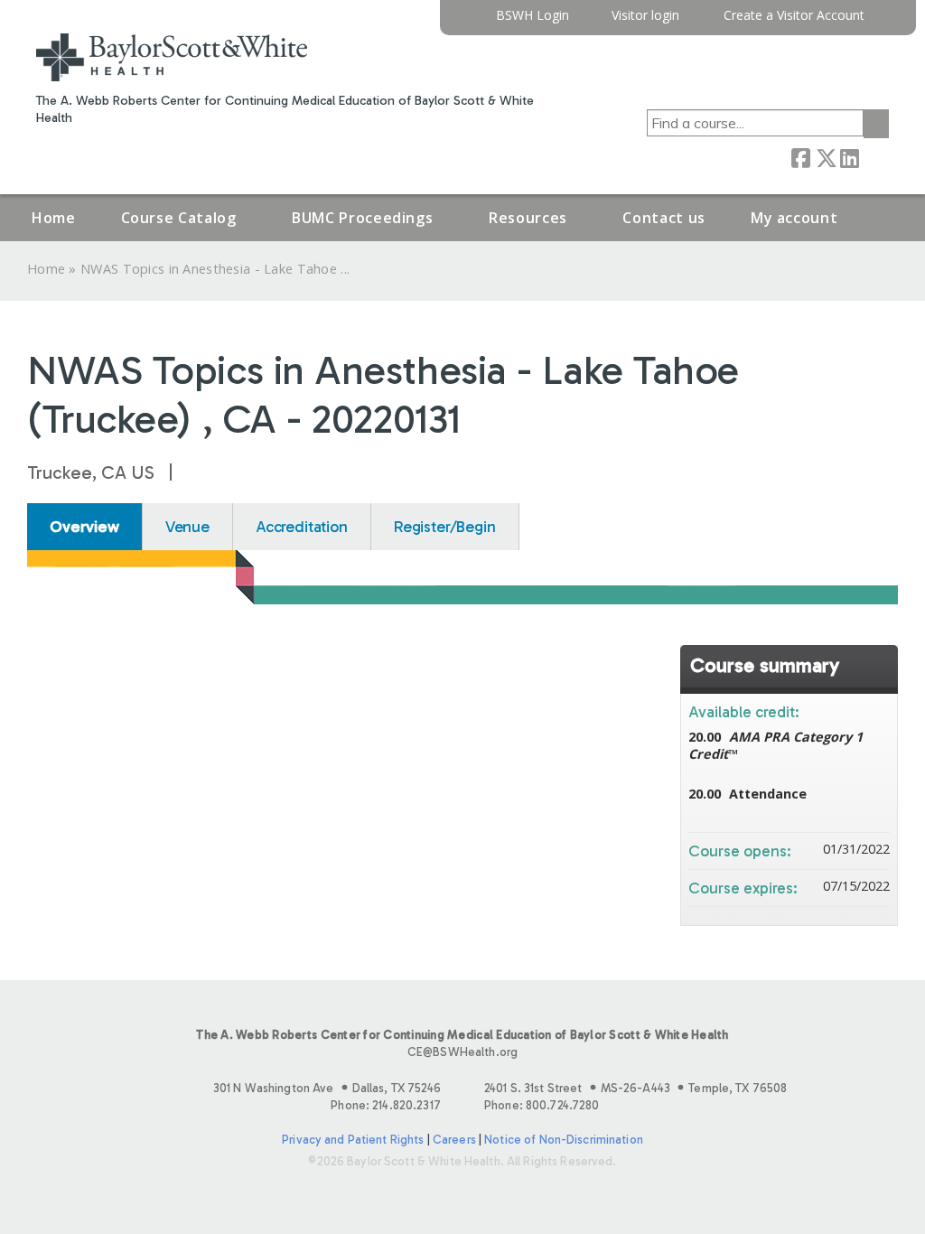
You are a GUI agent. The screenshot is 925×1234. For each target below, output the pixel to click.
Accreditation (302, 527)
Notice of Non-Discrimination (563, 1139)
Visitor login (645, 16)
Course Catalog (179, 218)
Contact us (663, 218)
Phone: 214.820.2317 (385, 1105)
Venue (187, 527)
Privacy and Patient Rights (353, 1139)
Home (54, 218)
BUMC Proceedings (362, 218)
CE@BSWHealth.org (462, 1052)
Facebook (800, 156)
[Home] (171, 57)
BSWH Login (532, 16)
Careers (454, 1139)
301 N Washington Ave (327, 1088)
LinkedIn (849, 156)
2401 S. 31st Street (635, 1088)
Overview (84, 527)
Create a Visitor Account (794, 16)
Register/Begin (445, 527)
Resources (528, 218)
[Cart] (883, 22)
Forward (873, 156)
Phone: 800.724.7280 (541, 1105)
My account (794, 218)
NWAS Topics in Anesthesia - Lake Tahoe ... (215, 268)
